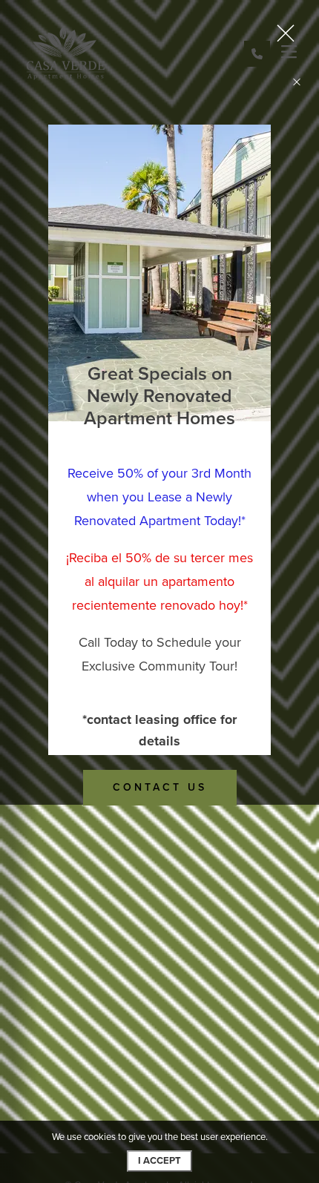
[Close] (296, 81)
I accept (159, 1161)
